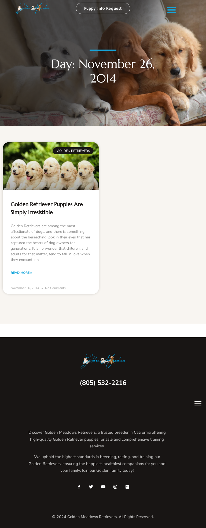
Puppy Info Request (103, 8)
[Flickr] (127, 487)
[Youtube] (103, 487)
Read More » (21, 273)
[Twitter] (91, 487)
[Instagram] (115, 487)
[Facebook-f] (79, 487)
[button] (172, 10)
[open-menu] (194, 404)
